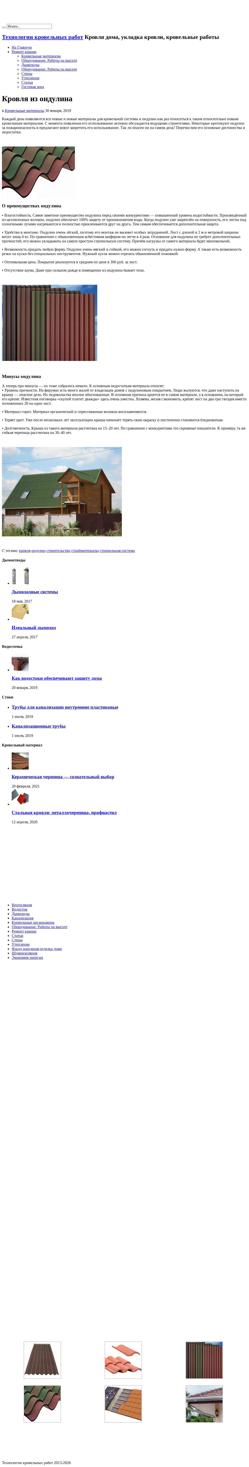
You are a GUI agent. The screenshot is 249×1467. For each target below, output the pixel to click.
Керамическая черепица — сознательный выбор (63, 776)
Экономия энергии (27, 957)
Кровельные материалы (41, 56)
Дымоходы (30, 65)
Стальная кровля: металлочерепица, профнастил (64, 812)
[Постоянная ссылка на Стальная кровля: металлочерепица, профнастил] (20, 804)
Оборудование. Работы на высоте (49, 60)
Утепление (30, 78)
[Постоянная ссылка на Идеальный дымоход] (20, 619)
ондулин (38, 551)
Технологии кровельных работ (42, 37)
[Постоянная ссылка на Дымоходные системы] (20, 583)
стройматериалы (85, 551)
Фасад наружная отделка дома (37, 949)
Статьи (27, 82)
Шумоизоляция (24, 953)
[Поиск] (4, 27)
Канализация (22, 918)
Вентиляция (22, 905)
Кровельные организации (33, 922)
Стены (26, 74)
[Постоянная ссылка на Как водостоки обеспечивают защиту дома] (20, 670)
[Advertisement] (124, 13)
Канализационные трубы (39, 726)
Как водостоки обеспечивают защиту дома (57, 678)
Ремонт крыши (24, 52)
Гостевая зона (32, 87)
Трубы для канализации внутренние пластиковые (65, 707)
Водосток (19, 909)
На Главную (22, 47)
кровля (24, 551)
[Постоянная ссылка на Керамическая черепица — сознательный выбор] (20, 768)
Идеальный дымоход (34, 627)
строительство (58, 551)
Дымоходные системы (35, 591)
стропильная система (117, 551)
